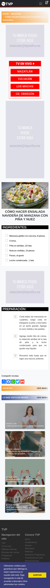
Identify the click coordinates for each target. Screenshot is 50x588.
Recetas (16, 14)
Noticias (29, 551)
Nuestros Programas (35, 555)
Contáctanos (31, 542)
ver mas (42, 388)
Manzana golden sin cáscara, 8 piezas (27, 236)
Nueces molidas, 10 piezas (22, 250)
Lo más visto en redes (15, 397)
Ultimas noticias (9, 549)
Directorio (29, 548)
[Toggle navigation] (40, 3)
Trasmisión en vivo (34, 558)
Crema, (12, 241)
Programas (7, 555)
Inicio (6, 14)
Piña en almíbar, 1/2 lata (20, 246)
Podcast (5, 558)
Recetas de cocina (10, 552)
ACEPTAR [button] (37, 575)
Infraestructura (32, 561)
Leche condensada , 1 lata (21, 260)
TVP (4, 543)
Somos (28, 545)
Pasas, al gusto (16, 255)
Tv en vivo (6, 546)
